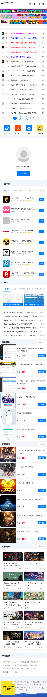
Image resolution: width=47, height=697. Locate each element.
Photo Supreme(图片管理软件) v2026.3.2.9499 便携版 (24, 94)
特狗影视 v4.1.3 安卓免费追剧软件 (23, 241)
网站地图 (27, 687)
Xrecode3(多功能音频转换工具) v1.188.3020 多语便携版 (24, 103)
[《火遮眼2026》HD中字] (8, 470)
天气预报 (40, 133)
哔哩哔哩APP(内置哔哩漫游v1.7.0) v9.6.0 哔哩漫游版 (24, 80)
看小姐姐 (18, 133)
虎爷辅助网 (6, 668)
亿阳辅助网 (6, 665)
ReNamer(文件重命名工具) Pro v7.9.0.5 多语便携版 (24, 108)
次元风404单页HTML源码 (26, 397)
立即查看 (41, 356)
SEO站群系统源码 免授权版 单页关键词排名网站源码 (31, 382)
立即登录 (23, 173)
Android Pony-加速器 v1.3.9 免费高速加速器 (24, 33)
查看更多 (41, 342)
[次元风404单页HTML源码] (8, 400)
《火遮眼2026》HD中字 (25, 467)
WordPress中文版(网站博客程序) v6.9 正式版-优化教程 (31, 349)
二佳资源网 (33, 665)
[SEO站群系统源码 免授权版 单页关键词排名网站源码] (8, 384)
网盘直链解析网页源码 (24, 413)
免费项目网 (6, 672)
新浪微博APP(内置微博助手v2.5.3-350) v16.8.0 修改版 (24, 85)
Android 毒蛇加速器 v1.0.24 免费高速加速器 (24, 38)
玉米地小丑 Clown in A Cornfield (28, 531)
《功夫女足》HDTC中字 (25, 483)
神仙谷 (23, 668)
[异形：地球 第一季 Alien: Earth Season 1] (8, 503)
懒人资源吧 (31, 668)
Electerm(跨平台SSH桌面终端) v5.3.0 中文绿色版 (24, 75)
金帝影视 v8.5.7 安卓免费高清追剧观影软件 (24, 61)
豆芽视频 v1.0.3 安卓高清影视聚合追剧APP (27, 230)
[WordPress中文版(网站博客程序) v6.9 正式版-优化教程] (8, 352)
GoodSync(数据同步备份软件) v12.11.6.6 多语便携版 (21, 328)
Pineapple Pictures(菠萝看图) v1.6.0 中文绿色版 (20, 331)
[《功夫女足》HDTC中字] (8, 486)
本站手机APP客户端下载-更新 (21, 57)
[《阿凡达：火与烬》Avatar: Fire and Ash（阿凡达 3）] (8, 454)
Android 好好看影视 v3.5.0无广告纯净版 (24, 43)
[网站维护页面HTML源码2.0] (8, 433)
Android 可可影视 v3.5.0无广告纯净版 (24, 52)
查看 (43, 33)
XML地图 (34, 687)
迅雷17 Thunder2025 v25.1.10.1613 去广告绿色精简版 (21, 335)
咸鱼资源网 (23, 665)
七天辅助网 (16, 668)
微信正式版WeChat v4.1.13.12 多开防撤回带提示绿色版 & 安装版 (24, 89)
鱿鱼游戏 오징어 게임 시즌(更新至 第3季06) (31, 516)
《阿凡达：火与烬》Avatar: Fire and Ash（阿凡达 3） (31, 451)
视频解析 (29, 133)
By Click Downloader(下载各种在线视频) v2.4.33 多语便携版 (24, 71)
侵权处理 (20, 687)
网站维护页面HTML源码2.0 (26, 429)
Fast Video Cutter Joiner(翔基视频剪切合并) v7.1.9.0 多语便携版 (24, 113)
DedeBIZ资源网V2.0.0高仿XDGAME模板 (31, 364)
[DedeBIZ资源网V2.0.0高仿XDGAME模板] (8, 368)
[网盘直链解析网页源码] (8, 416)
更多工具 (7, 133)
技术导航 (15, 665)
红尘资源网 (25, 662)
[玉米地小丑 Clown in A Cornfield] (8, 535)
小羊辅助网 (6, 662)
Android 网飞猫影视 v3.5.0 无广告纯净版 (24, 47)
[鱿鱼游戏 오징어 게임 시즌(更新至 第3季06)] (8, 519)
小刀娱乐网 (16, 662)
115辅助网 (15, 672)
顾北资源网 (34, 662)
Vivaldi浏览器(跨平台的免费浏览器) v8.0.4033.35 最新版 (24, 66)
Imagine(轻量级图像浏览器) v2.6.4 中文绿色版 (24, 99)
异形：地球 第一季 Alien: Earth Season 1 (31, 499)
